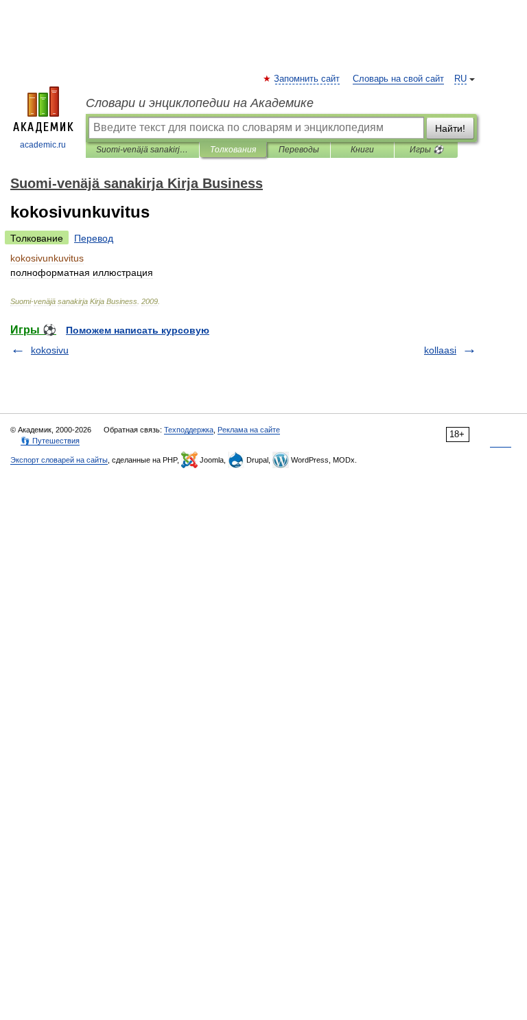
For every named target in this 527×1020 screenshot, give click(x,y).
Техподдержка (188, 430)
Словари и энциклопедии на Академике (200, 103)
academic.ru (43, 145)
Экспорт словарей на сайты (59, 460)
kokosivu (50, 350)
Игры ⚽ (426, 149)
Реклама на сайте (249, 430)
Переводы (299, 149)
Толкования (233, 149)
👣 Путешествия (50, 441)
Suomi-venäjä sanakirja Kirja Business (142, 149)
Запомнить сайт (307, 79)
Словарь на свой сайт (398, 79)
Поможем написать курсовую (137, 330)
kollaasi (440, 350)
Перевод (93, 238)
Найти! (450, 128)
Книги (362, 149)
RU (460, 79)
